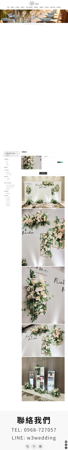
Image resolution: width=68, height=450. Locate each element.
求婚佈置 (8, 188)
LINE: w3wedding (34, 437)
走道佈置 (8, 199)
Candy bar (8, 201)
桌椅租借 (8, 193)
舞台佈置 (8, 197)
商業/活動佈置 (29, 7)
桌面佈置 (8, 205)
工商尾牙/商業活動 (10, 187)
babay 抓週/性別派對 (10, 185)
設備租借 (36, 7)
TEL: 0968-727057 (34, 429)
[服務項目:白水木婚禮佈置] (34, 17)
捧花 (7, 161)
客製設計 (8, 180)
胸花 (7, 163)
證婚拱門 (8, 172)
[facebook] (66, 442)
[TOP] (66, 445)
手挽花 (7, 165)
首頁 (8, 7)
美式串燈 (8, 203)
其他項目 (47, 7)
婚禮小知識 (52, 7)
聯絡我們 (59, 7)
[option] (31, 162)
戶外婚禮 (17, 7)
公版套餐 (8, 178)
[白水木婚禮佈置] (34, 3)
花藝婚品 (41, 7)
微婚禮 (12, 7)
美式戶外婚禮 (9, 174)
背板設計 (23, 7)
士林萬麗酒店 (43, 173)
